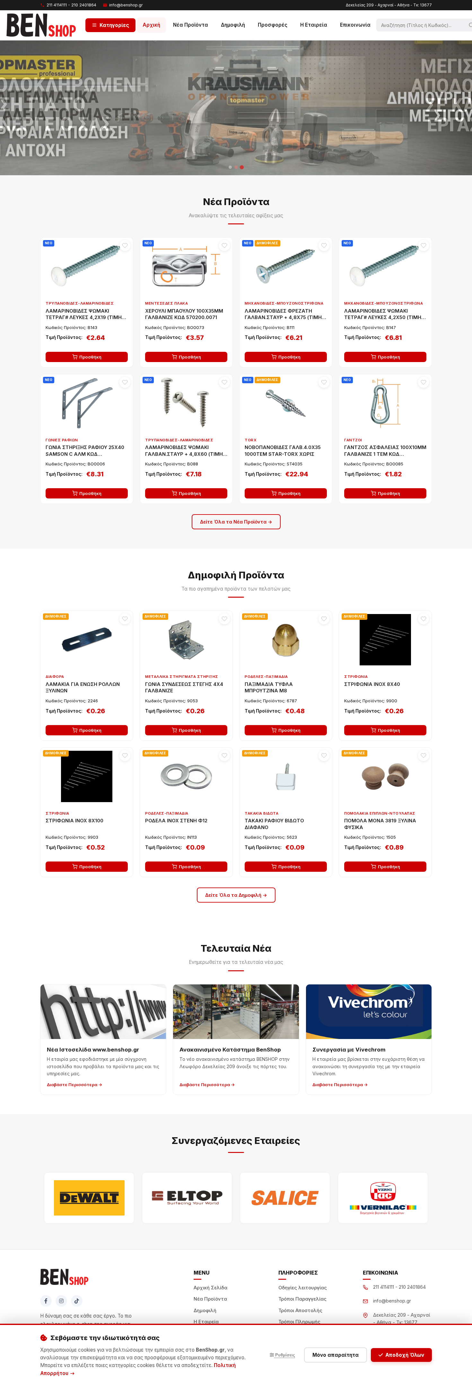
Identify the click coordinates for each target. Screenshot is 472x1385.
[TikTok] (77, 1301)
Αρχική (151, 25)
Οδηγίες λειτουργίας (302, 1288)
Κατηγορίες (114, 25)
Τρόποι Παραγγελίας (302, 1299)
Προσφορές (272, 25)
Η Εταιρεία (313, 25)
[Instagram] (61, 1301)
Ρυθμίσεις (284, 1355)
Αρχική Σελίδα (210, 1288)
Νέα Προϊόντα (190, 25)
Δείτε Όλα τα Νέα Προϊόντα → (236, 521)
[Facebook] (46, 1301)
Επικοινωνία (355, 25)
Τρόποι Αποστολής (300, 1310)
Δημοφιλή (233, 25)
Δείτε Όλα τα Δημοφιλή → (236, 895)
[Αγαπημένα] (124, 245)
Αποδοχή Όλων (404, 1355)
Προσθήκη (90, 356)
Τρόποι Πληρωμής (299, 1322)
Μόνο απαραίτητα (335, 1355)
